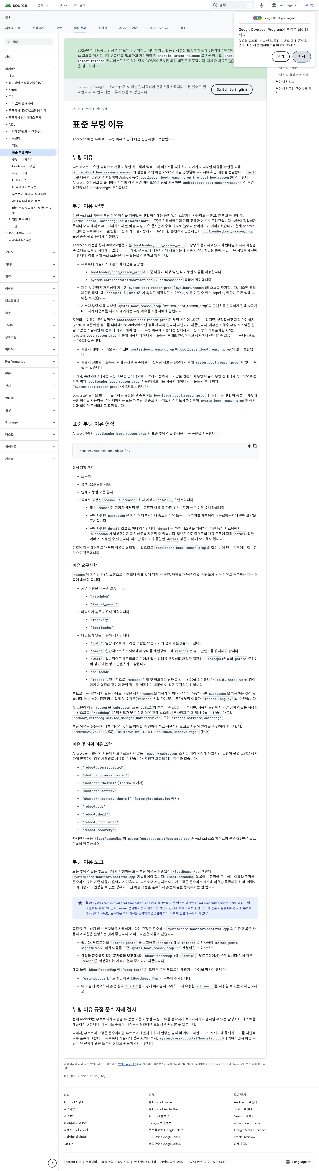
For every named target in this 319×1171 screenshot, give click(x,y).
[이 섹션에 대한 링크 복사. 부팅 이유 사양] (108, 206)
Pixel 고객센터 (243, 1109)
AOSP (76, 109)
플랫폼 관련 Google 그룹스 (166, 1130)
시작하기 (38, 28)
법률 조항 (107, 1162)
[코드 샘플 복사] (255, 446)
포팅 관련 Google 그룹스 (165, 1144)
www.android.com (247, 1123)
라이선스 (123, 1162)
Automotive (159, 28)
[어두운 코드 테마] (249, 446)
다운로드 (69, 1116)
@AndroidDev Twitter (163, 1109)
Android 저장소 (74, 1102)
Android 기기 (128, 28)
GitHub (68, 1144)
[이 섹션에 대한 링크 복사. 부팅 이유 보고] (108, 862)
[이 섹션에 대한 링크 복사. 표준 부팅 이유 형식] (119, 424)
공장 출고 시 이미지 (76, 1130)
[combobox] (232, 5)
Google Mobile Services (250, 1130)
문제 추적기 (241, 1144)
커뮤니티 (91, 1162)
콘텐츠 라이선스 (127, 1064)
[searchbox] (29, 41)
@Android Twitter (161, 1102)
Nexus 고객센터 (244, 1116)
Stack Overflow (244, 1137)
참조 (183, 28)
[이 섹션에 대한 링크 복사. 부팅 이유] (97, 158)
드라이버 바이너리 (75, 1137)
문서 (40, 5)
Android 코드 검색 (72, 5)
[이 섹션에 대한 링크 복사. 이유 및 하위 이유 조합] (116, 744)
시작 (301, 56)
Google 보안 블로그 (161, 1123)
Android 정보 (72, 1162)
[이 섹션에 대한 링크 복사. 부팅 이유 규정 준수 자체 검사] (140, 1010)
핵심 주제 (80, 28)
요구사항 (69, 1109)
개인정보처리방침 (144, 1162)
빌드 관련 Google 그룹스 (165, 1137)
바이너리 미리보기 (75, 1123)
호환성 (102, 28)
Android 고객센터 (245, 1102)
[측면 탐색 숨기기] (52, 1163)
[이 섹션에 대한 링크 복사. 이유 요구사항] (101, 565)
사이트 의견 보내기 (172, 1162)
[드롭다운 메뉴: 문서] (49, 5)
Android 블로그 (159, 1116)
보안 (59, 28)
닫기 (280, 56)
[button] (25, 69)
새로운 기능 (12, 28)
